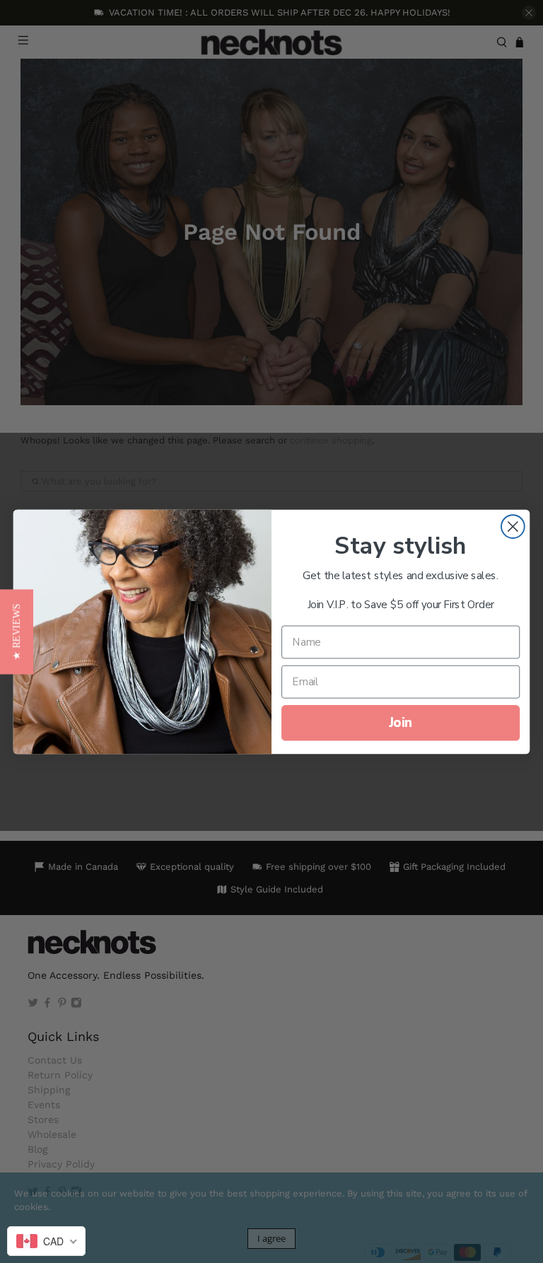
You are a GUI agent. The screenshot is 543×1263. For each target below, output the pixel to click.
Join (401, 722)
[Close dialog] (513, 526)
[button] (16, 631)
